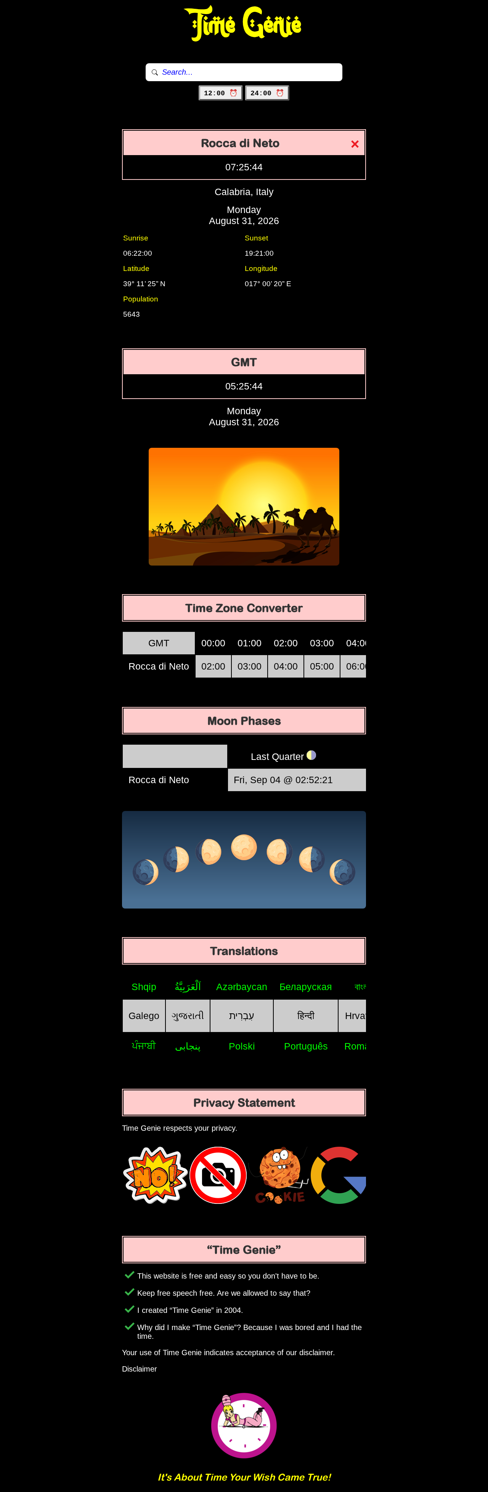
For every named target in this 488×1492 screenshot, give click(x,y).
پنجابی (188, 1046)
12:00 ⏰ (221, 93)
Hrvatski (362, 1015)
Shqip (144, 986)
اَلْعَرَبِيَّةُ (188, 986)
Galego (143, 1015)
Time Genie (244, 25)
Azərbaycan (241, 986)
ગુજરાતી (188, 1015)
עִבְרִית (241, 1015)
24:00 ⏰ (267, 93)
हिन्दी (306, 1015)
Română (362, 1046)
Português (306, 1046)
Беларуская (305, 986)
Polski (242, 1046)
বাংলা (362, 986)
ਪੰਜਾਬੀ (144, 1045)
